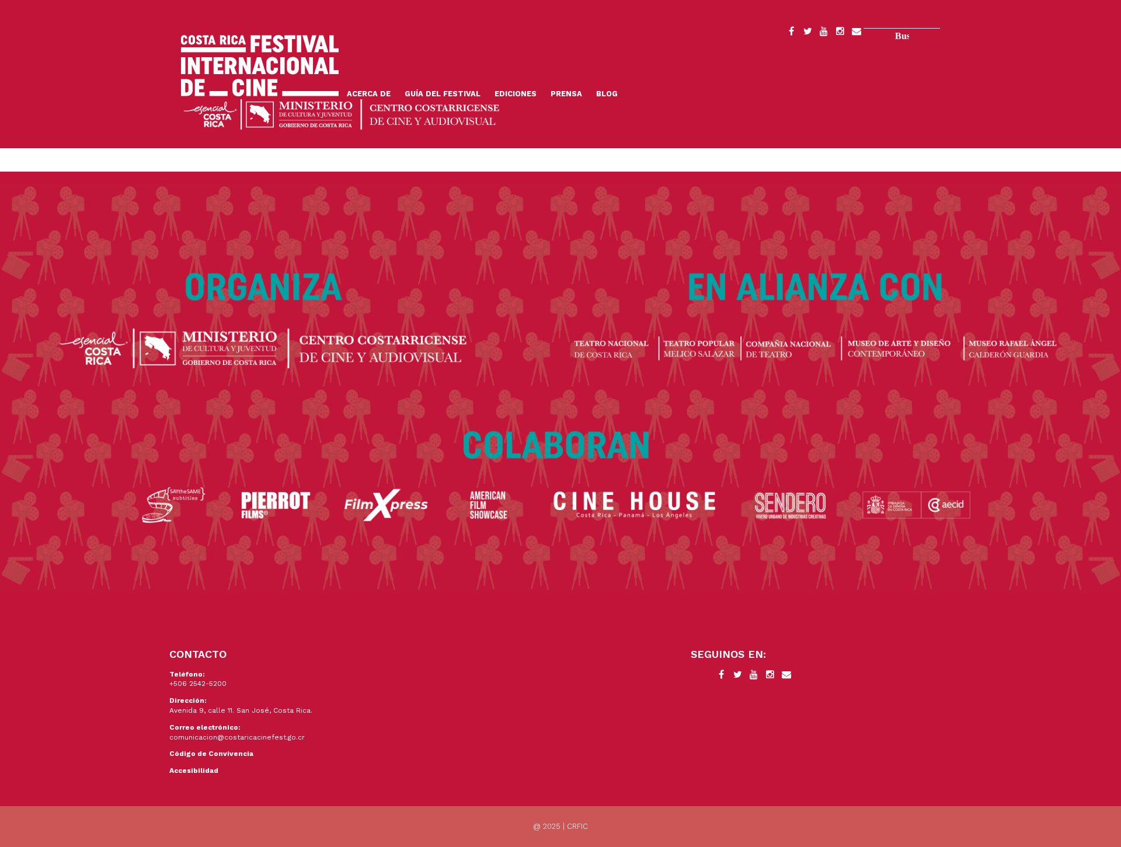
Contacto (857, 33)
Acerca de (369, 93)
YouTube (824, 33)
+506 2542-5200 (198, 683)
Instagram (840, 33)
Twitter (807, 33)
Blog (607, 93)
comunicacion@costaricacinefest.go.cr (237, 737)
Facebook (791, 33)
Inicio (260, 65)
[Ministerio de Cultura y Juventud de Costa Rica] (341, 113)
